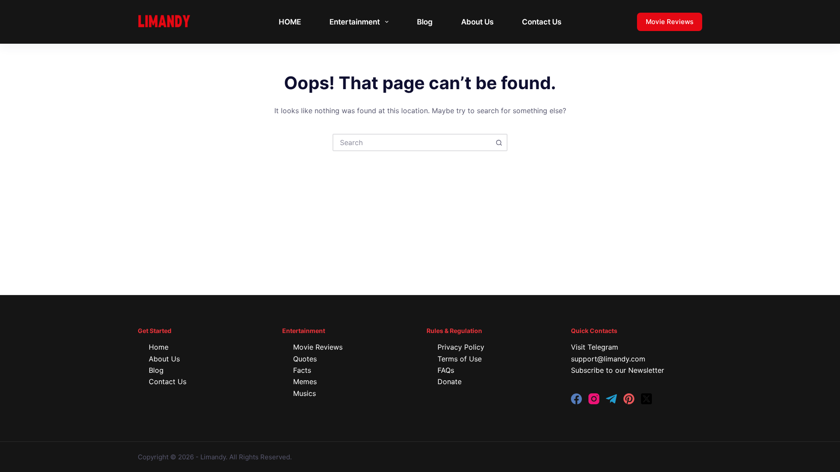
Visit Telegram (594, 347)
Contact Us (541, 21)
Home (158, 347)
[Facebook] (576, 398)
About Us (477, 21)
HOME (290, 21)
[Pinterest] (628, 398)
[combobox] (412, 142)
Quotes (305, 358)
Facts (302, 370)
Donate (450, 381)
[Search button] (499, 142)
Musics (304, 393)
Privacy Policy (461, 347)
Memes (305, 381)
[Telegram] (611, 398)
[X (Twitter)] (646, 398)
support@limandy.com (608, 358)
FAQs (446, 370)
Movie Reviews (669, 21)
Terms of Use (460, 358)
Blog (425, 21)
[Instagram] (593, 398)
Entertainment (354, 21)
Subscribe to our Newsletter (617, 370)
